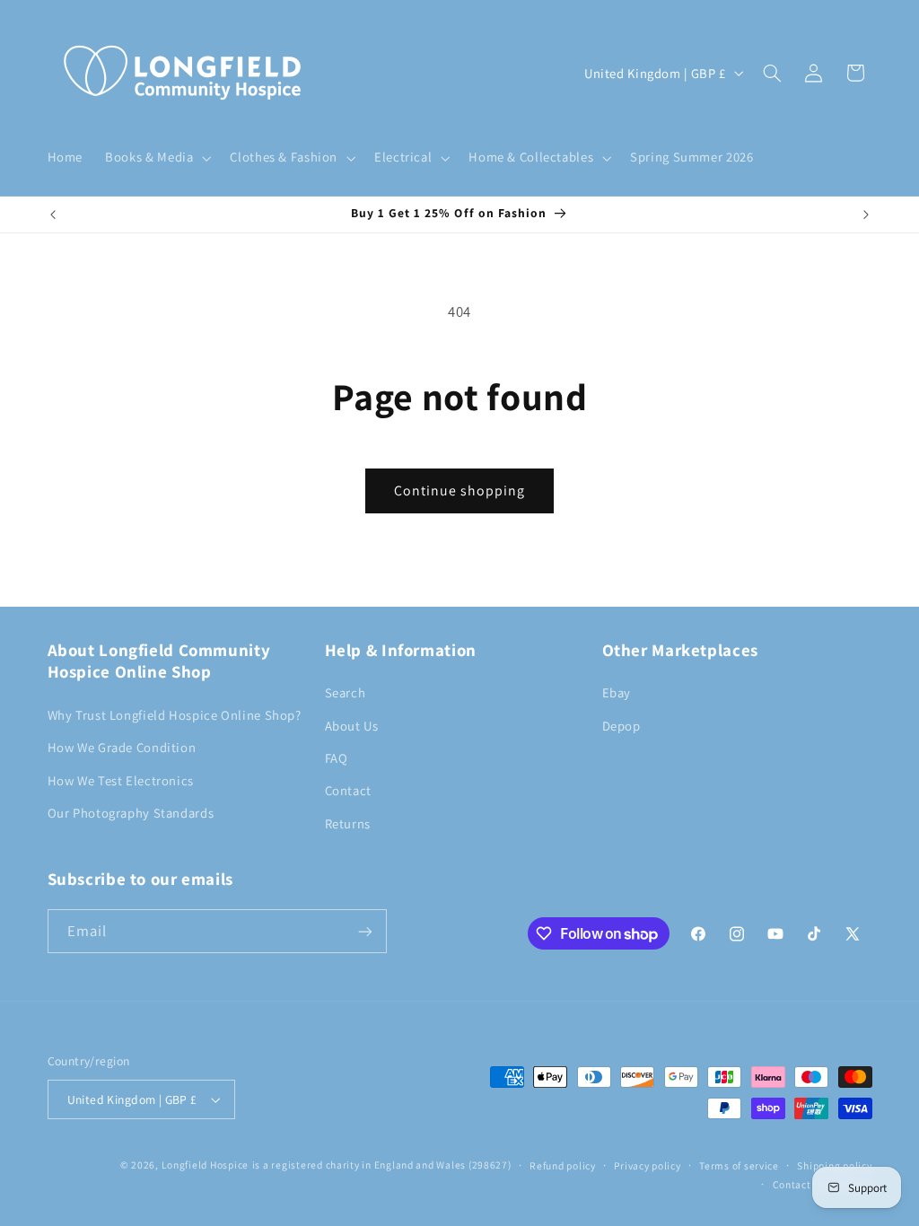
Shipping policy (834, 1165)
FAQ (336, 757)
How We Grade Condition (122, 747)
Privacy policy (647, 1165)
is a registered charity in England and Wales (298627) (382, 1164)
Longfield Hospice (205, 1164)
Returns (348, 823)
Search (345, 692)
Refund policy (563, 1165)
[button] (156, 158)
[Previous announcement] (53, 214)
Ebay (617, 692)
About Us (352, 725)
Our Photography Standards (131, 812)
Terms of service (739, 1165)
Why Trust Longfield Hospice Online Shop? (175, 714)
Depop (621, 725)
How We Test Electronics (121, 780)
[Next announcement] (866, 214)
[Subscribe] (364, 931)
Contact (348, 790)
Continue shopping (460, 490)
